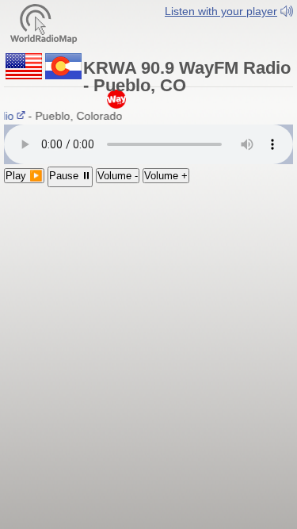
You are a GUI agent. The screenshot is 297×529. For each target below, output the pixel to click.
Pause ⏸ (70, 176)
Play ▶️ (24, 176)
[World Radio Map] (43, 22)
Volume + (166, 176)
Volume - (117, 176)
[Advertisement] (148, 290)
